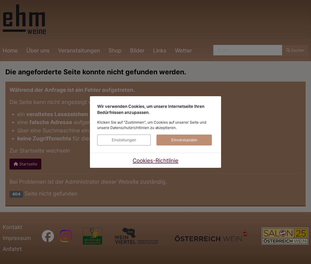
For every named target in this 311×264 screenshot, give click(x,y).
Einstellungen (124, 139)
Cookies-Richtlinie (155, 160)
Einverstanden (184, 139)
